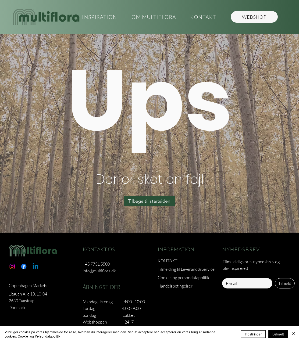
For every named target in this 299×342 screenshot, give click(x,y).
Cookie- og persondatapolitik (183, 277)
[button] (154, 17)
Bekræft (278, 334)
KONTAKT (168, 260)
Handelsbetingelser (175, 285)
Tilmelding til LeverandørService (186, 269)
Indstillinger (253, 334)
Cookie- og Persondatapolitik (39, 336)
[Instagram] (12, 266)
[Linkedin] (35, 266)
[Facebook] (23, 266)
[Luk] (293, 334)
